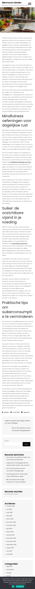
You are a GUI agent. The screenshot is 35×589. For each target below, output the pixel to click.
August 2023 (10, 548)
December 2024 (11, 522)
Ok (13, 586)
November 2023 (11, 541)
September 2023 (11, 544)
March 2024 (10, 532)
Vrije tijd (8, 573)
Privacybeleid (20, 586)
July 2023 (9, 551)
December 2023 (11, 538)
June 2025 (9, 512)
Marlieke (6, 412)
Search (7, 441)
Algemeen (27, 412)
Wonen (8, 576)
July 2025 (9, 509)
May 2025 (9, 516)
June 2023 (9, 554)
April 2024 (9, 528)
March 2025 (9, 519)
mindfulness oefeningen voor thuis (20, 162)
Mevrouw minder (12, 2)
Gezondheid (10, 569)
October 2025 (10, 506)
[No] (33, 583)
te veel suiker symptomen (19, 243)
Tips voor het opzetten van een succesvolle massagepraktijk (21, 429)
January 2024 (10, 535)
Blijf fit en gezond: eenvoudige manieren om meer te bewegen (17, 422)
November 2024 (11, 525)
